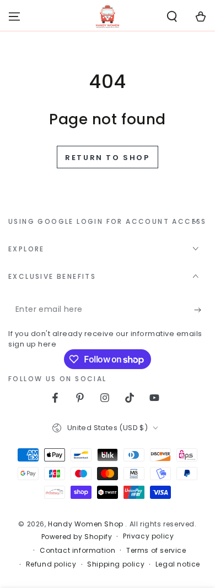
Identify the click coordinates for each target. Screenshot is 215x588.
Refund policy (51, 564)
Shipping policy (115, 564)
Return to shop (107, 157)
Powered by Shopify (76, 536)
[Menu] (14, 16)
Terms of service (156, 550)
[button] (172, 16)
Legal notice (177, 564)
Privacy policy (148, 536)
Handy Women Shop (86, 524)
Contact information (77, 550)
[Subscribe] (200, 310)
